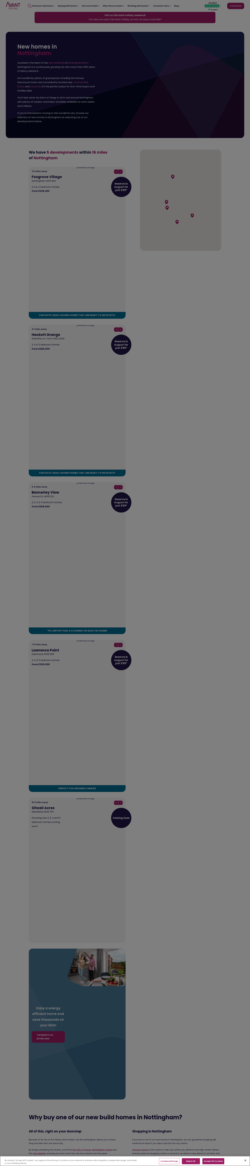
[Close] (245, 1160)
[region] (125, 1161)
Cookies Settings (169, 1161)
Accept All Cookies (213, 1161)
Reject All (190, 1161)
